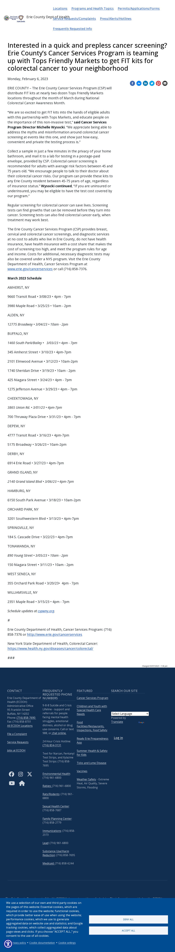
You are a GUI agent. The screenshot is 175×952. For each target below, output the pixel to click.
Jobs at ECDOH (16, 750)
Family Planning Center (57, 819)
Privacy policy (18, 942)
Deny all (128, 919)
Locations (60, 8)
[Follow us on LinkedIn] (145, 83)
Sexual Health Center (56, 806)
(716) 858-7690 (26, 718)
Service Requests (18, 742)
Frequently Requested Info (72, 29)
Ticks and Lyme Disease (91, 763)
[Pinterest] (158, 83)
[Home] (22, 786)
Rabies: (47, 786)
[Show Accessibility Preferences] (8, 944)
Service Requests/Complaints (74, 18)
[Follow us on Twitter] (151, 83)
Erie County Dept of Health (37, 17)
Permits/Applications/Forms (139, 8)
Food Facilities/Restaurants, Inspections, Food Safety (92, 726)
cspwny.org (46, 611)
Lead (45, 843)
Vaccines (82, 771)
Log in (118, 738)
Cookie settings (67, 942)
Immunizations (52, 831)
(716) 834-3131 (52, 745)
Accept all (128, 930)
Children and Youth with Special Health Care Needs (92, 710)
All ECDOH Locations (20, 726)
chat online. (58, 733)
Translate (117, 722)
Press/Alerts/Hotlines (115, 18)
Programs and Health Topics (92, 8)
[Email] (164, 83)
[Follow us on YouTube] (12, 786)
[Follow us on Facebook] (132, 83)
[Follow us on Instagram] (21, 777)
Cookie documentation (42, 942)
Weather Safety (86, 779)
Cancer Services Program (92, 698)
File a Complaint (17, 734)
